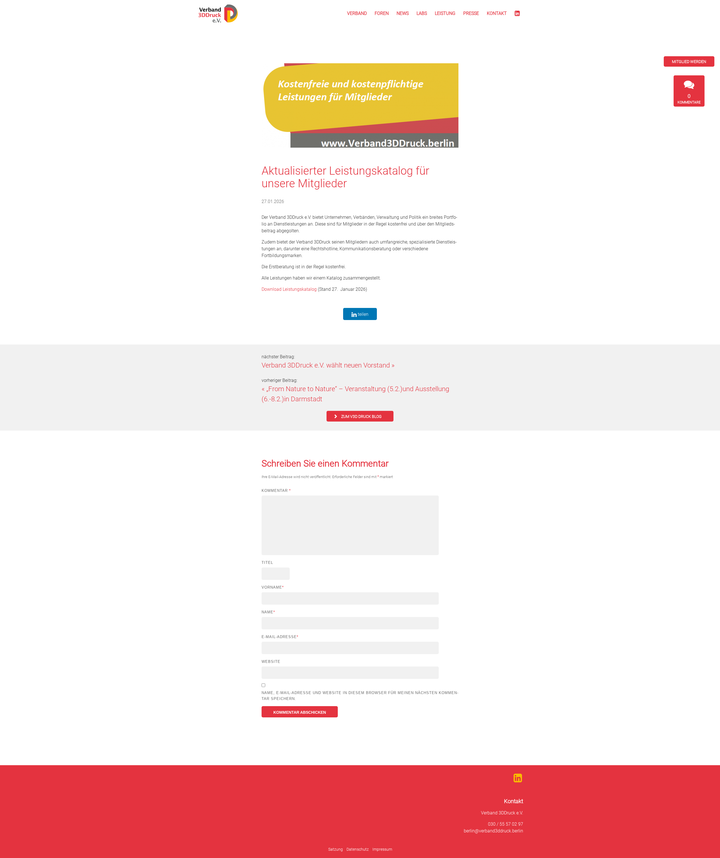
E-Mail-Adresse (280, 637)
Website (271, 661)
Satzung (335, 849)
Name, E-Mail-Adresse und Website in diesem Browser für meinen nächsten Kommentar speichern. (360, 696)
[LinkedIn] (517, 13)
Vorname (273, 587)
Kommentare (689, 98)
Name (268, 612)
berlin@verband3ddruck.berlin (493, 831)
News (403, 13)
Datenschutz (357, 849)
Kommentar (276, 490)
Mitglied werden (689, 61)
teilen (362, 314)
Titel (267, 562)
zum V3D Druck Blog (361, 416)
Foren (382, 13)
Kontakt (497, 13)
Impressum (382, 849)
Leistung (445, 13)
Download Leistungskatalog (289, 289)
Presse (471, 13)
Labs (422, 13)
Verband (357, 13)
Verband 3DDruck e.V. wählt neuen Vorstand (326, 365)
